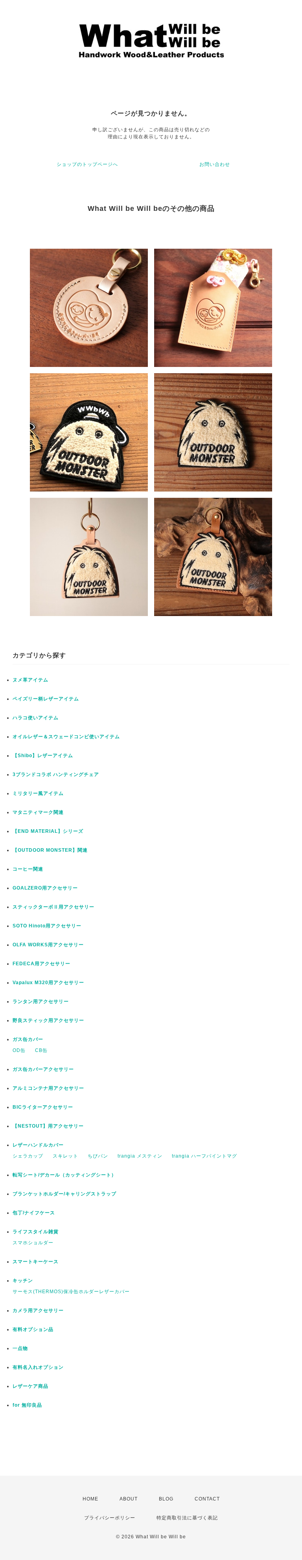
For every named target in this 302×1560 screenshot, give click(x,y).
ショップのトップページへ (87, 164)
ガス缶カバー (28, 1039)
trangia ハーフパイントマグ (204, 1156)
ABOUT (129, 1499)
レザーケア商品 (30, 1386)
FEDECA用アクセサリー (41, 963)
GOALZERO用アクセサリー (45, 888)
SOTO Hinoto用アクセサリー (47, 926)
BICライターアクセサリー (43, 1107)
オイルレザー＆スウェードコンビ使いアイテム (66, 736)
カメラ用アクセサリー (38, 1310)
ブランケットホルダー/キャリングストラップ (64, 1194)
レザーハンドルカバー (38, 1145)
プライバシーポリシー (109, 1518)
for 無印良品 (27, 1405)
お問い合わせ (214, 164)
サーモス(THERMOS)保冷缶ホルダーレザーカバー (71, 1291)
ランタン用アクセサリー (41, 1001)
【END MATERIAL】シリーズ (48, 831)
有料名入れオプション (38, 1367)
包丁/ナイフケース (34, 1213)
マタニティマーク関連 (38, 812)
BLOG (166, 1499)
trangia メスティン (140, 1156)
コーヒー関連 (28, 869)
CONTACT (207, 1499)
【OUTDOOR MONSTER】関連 (50, 850)
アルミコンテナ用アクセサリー (48, 1088)
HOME (90, 1499)
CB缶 (41, 1050)
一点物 (20, 1348)
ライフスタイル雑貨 (36, 1231)
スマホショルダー (33, 1242)
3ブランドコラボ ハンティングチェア (56, 774)
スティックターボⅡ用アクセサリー (53, 907)
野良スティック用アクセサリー (48, 1020)
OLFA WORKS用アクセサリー (48, 945)
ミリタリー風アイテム (38, 793)
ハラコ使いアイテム (36, 717)
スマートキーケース (36, 1261)
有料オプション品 (33, 1329)
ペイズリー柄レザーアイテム (46, 699)
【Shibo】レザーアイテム (43, 755)
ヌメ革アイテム (30, 680)
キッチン (23, 1280)
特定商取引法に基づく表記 (187, 1518)
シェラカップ (28, 1156)
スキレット (65, 1156)
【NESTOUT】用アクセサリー (48, 1126)
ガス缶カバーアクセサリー (43, 1069)
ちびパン (98, 1156)
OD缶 (19, 1050)
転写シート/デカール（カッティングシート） (64, 1175)
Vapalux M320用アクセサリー (48, 982)
